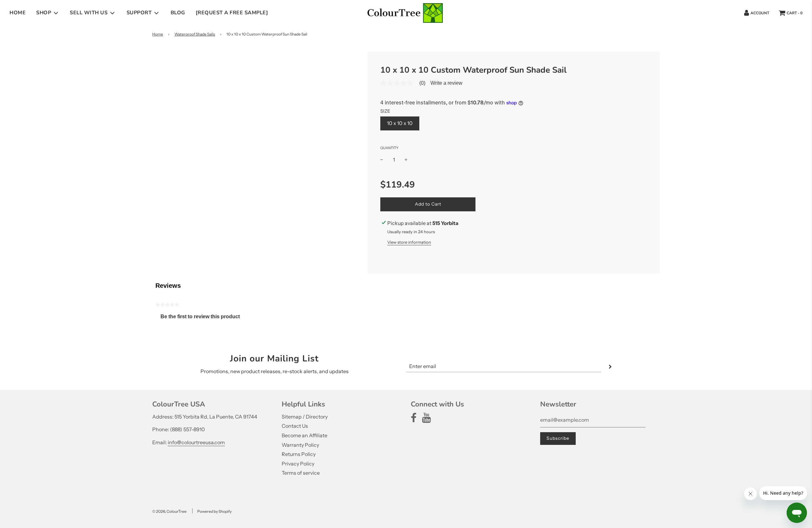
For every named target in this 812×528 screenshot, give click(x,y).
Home (18, 12)
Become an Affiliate (304, 435)
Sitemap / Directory (305, 416)
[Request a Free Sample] (232, 12)
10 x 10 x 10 (400, 123)
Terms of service (301, 473)
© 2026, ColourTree (169, 511)
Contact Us (295, 426)
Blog (178, 12)
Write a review (446, 83)
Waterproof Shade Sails (194, 34)
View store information (409, 242)
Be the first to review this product (202, 318)
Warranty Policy (300, 445)
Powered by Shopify (214, 511)
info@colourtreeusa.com (196, 442)
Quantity (389, 148)
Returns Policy (299, 454)
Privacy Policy (298, 463)
